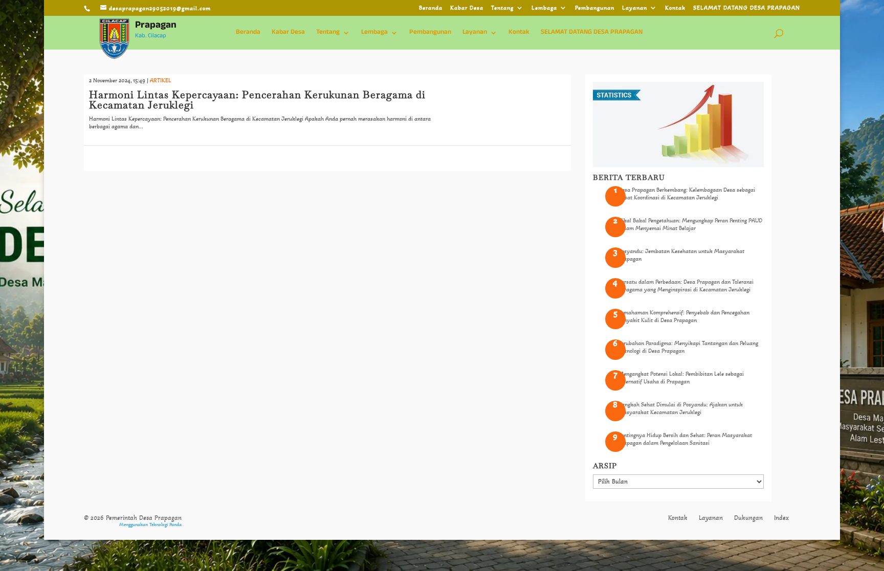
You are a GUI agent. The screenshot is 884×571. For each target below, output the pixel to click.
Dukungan (748, 518)
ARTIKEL (160, 80)
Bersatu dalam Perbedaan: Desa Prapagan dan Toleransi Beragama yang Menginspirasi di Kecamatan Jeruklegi (686, 285)
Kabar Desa (466, 8)
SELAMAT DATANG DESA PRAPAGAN (746, 8)
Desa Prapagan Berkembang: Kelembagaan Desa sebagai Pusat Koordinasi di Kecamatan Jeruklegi (686, 193)
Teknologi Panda (165, 524)
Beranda (431, 8)
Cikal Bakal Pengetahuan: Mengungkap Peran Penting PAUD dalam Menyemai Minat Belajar (690, 224)
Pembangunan (594, 8)
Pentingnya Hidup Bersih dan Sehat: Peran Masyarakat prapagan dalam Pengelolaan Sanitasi (685, 438)
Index (781, 518)
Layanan (634, 8)
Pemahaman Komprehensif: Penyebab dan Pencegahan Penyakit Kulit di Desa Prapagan (683, 316)
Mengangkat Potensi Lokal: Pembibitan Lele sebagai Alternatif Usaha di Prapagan (681, 377)
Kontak (675, 8)
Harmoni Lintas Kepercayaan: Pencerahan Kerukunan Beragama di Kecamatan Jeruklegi (257, 99)
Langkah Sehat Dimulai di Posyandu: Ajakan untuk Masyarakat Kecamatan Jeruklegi (680, 408)
